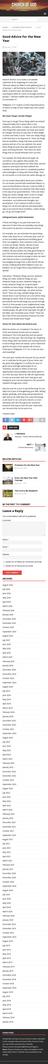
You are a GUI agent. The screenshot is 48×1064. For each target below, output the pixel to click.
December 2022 (9, 771)
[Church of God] (24, 9)
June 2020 (7, 898)
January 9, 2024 (22, 468)
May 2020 (7, 903)
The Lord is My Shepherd (26, 491)
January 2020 (8, 920)
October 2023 (8, 729)
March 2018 (7, 1013)
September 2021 (9, 835)
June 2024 (7, 695)
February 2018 (8, 1017)
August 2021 (8, 839)
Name (5, 539)
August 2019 (8, 941)
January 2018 (8, 1022)
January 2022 (8, 818)
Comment (7, 520)
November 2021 (9, 826)
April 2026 (7, 602)
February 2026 (8, 610)
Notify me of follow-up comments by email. (24, 562)
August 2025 (8, 636)
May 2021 (7, 852)
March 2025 (7, 657)
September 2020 (9, 886)
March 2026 (7, 606)
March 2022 (7, 809)
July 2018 (6, 996)
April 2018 (7, 1009)
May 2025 (7, 648)
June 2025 (7, 644)
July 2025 (6, 640)
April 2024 (7, 703)
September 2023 (9, 733)
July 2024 (6, 691)
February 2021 (8, 865)
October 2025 (8, 627)
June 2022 (7, 797)
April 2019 (7, 958)
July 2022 (6, 793)
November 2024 (9, 674)
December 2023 (9, 720)
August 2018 (8, 992)
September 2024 (9, 682)
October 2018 (8, 983)
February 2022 (8, 814)
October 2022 (8, 780)
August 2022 (8, 788)
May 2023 (7, 750)
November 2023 (9, 725)
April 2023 (7, 754)
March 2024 (7, 708)
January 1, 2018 (22, 483)
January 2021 (8, 869)
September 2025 (9, 631)
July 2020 (6, 894)
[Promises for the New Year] (8, 468)
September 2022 (9, 784)
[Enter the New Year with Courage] (8, 480)
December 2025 (9, 619)
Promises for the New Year (27, 465)
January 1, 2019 (10, 47)
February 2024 (8, 712)
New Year (13, 427)
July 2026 (6, 589)
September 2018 (9, 988)
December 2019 (9, 924)
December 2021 (9, 822)
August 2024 (8, 686)
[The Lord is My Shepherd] (8, 493)
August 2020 (8, 890)
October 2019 (8, 933)
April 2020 (7, 907)
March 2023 (7, 759)
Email (5, 547)
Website (6, 554)
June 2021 (7, 848)
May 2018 (7, 1005)
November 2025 (9, 623)
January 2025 (8, 665)
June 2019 (7, 949)
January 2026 (8, 614)
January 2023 (8, 767)
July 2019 (6, 945)
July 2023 (6, 742)
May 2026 (7, 597)
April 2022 (7, 805)
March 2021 (7, 860)
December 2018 (9, 975)
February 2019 (8, 966)
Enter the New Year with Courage (26, 479)
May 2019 (7, 954)
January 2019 (8, 971)
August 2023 (8, 737)
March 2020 (7, 911)
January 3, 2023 (22, 494)
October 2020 (8, 882)
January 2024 (8, 716)
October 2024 (8, 678)
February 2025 (8, 661)
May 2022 (7, 801)
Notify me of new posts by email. (19, 566)
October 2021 (8, 831)
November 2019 (9, 928)
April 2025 (7, 653)
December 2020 (9, 873)
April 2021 (7, 856)
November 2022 (9, 776)
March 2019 (7, 962)
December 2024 (9, 669)
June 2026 (7, 593)
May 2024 (7, 699)
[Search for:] (24, 19)
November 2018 (9, 979)
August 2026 (8, 585)
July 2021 (6, 843)
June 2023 (7, 746)
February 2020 (8, 916)
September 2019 (9, 937)
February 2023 (8, 763)
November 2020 (9, 877)
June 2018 (7, 1000)
